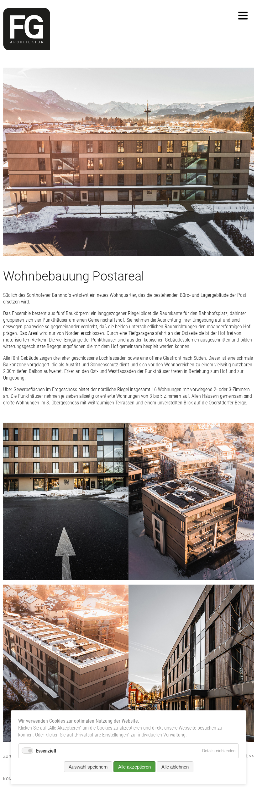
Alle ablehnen (175, 767)
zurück (10, 756)
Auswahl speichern (88, 767)
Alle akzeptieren (134, 767)
